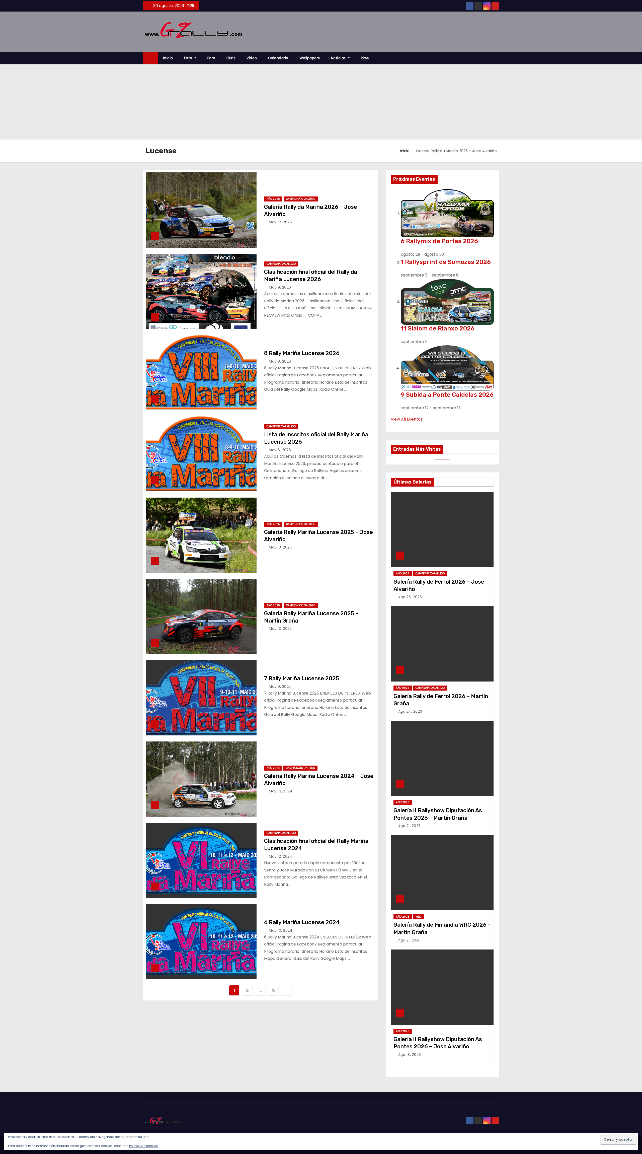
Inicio (168, 57)
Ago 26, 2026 (410, 596)
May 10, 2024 (280, 930)
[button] (497, 58)
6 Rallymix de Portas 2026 (439, 241)
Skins (231, 57)
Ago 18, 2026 (409, 1054)
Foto (189, 57)
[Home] (150, 58)
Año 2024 (273, 768)
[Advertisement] (321, 102)
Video (252, 57)
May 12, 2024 (280, 856)
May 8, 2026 (280, 361)
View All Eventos (407, 419)
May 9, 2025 (280, 686)
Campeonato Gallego (300, 199)
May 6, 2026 (280, 449)
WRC (419, 917)
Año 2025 (273, 524)
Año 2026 (273, 199)
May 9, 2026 (280, 287)
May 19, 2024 (280, 791)
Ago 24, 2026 (410, 711)
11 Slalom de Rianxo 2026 (437, 328)
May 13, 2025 (280, 547)
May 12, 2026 (280, 222)
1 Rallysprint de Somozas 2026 (446, 261)
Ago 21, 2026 (409, 825)
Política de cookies (143, 1146)
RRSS (365, 57)
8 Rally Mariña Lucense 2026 (302, 353)
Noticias (339, 57)
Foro (211, 57)
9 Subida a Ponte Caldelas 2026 (447, 394)
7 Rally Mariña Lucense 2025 (301, 678)
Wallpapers (309, 57)
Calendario (278, 57)
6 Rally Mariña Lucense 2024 (302, 922)
